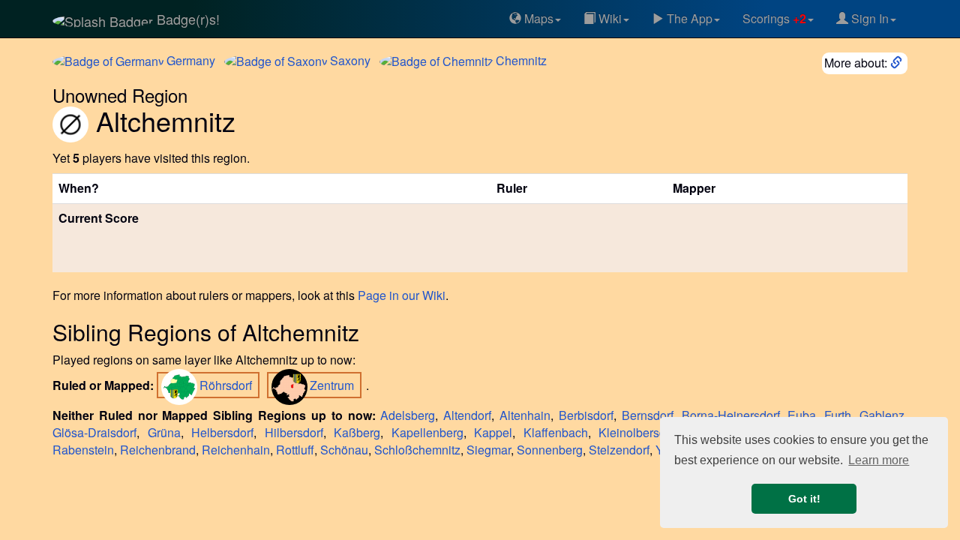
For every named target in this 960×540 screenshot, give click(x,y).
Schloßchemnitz (417, 449)
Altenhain (525, 415)
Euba (802, 415)
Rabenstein (83, 449)
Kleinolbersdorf (639, 432)
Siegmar (488, 449)
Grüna (164, 432)
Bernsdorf (648, 415)
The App (688, 18)
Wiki (609, 18)
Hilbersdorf (294, 432)
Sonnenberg (550, 449)
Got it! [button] (804, 499)
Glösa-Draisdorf (94, 432)
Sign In (868, 18)
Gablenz (882, 415)
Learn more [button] (878, 460)
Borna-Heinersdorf (731, 415)
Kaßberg (357, 432)
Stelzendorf (619, 449)
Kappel (493, 432)
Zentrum (333, 385)
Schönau (344, 449)
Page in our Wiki (402, 295)
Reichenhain (236, 449)
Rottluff (295, 449)
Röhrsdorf (227, 385)
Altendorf (467, 415)
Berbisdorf (586, 415)
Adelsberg (407, 415)
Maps (537, 18)
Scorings (774, 18)
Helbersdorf (222, 432)
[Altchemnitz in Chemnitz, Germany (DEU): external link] (897, 62)
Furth (837, 415)
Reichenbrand (158, 449)
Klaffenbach (556, 432)
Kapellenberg (428, 432)
